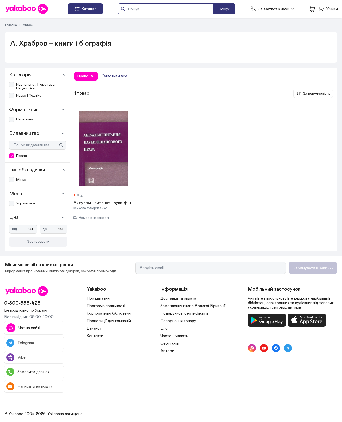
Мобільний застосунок (274, 289)
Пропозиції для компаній (109, 321)
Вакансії (94, 328)
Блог (164, 328)
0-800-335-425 (22, 303)
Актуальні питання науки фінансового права (103, 203)
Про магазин (98, 298)
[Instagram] (252, 348)
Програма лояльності (106, 306)
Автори (28, 25)
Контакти (95, 336)
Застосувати (38, 242)
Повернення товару (178, 321)
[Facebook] (276, 348)
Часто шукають (174, 336)
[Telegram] (288, 348)
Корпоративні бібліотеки (109, 314)
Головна (11, 25)
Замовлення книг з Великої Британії (192, 306)
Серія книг (169, 344)
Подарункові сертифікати (184, 314)
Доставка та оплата (178, 298)
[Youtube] (264, 348)
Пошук (224, 9)
